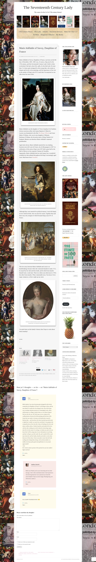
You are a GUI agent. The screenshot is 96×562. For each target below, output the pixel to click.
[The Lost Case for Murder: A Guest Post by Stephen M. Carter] (38, 353)
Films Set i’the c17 (70, 32)
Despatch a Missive (47, 35)
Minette (34, 375)
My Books (59, 35)
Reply (24, 455)
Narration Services (56, 32)
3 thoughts (42, 56)
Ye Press (36, 35)
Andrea (63, 364)
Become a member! (66, 138)
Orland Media (76, 559)
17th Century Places (26, 32)
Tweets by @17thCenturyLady (68, 284)
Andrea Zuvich (35, 464)
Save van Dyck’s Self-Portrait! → (46, 552)
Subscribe (66, 304)
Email (18, 536)
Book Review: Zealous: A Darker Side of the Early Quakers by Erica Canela (69, 379)
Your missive (19, 517)
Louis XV (23, 375)
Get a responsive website (66, 559)
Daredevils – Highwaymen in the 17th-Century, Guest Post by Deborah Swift (69, 360)
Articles (45, 32)
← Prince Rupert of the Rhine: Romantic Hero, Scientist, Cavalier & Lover (28, 554)
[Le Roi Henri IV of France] (50, 353)
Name (18, 531)
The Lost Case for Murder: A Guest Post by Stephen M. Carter (37, 358)
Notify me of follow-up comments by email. (26, 542)
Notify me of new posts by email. (24, 544)
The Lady (37, 32)
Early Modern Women (47, 373)
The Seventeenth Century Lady (48, 7)
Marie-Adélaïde (28, 375)
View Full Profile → (66, 77)
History (29, 373)
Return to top (20, 559)
